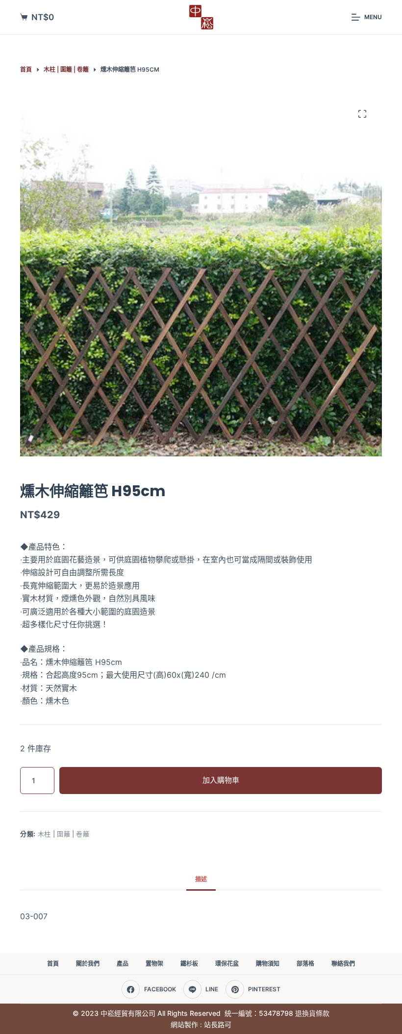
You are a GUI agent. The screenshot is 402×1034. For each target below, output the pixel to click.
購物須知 (267, 963)
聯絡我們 (343, 963)
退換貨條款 (312, 1013)
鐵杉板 (189, 963)
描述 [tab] (201, 879)
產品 (122, 963)
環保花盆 (227, 963)
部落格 (305, 963)
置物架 (154, 963)
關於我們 (88, 963)
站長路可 (217, 1024)
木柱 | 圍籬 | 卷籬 (64, 834)
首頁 (53, 963)
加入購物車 (220, 780)
